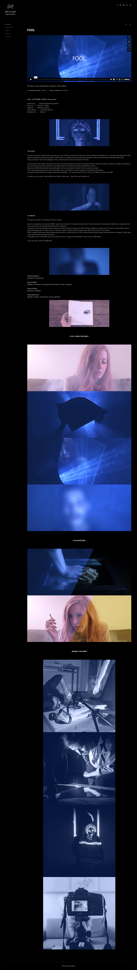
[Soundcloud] (129, 5)
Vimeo (51, 297)
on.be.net (65, 90)
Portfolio (8, 24)
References (9, 27)
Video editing (61, 86)
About (7, 33)
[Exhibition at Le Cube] (126, 25)
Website (30, 284)
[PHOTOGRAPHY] (130, 25)
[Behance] (126, 5)
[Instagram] (118, 5)
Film (28, 86)
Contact (7, 36)
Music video (35, 86)
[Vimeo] (123, 5)
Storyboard (52, 86)
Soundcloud (39, 278)
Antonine (43, 90)
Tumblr (62, 284)
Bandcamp (54, 284)
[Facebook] (120, 5)
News (7, 30)
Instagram (69, 284)
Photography (43, 86)
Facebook (30, 278)
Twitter (36, 297)
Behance (30, 291)
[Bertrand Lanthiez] (10, 9)
